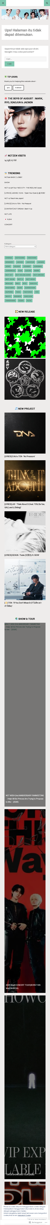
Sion (20, 288)
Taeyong (28, 292)
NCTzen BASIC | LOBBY (13, 177)
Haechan (32, 258)
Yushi (21, 300)
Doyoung (20, 258)
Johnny (26, 266)
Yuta (29, 300)
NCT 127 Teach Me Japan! (14, 198)
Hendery (9, 262)
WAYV (8, 296)
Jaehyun (30, 262)
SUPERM (9, 292)
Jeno (8, 266)
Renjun (9, 283)
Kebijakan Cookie (24, 1215)
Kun (20, 270)
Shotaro (10, 288)
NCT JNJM (10, 279)
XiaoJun (28, 296)
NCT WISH (30, 279)
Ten (36, 292)
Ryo (25, 283)
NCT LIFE (8, 214)
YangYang (10, 300)
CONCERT (8, 225)
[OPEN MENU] (3, 3)
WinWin (17, 296)
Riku (18, 283)
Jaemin (41, 262)
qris (8, 87)
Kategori (7, 244)
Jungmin (38, 266)
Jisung (17, 266)
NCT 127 (9, 275)
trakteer (18, 87)
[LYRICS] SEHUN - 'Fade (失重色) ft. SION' (21, 555)
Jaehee (20, 262)
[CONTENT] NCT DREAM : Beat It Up (18, 209)
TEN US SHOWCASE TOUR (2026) (20, 1174)
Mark (36, 270)
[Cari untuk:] (25, 59)
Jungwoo (10, 270)
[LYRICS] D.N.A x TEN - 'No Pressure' (17, 204)
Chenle (9, 258)
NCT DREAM (39, 275)
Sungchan (30, 288)
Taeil (18, 292)
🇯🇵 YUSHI (8, 219)
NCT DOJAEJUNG (23, 275)
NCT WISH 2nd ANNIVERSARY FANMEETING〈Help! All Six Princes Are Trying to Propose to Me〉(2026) (25, 798)
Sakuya (33, 283)
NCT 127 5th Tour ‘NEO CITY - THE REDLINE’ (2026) (23, 188)
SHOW (7, 182)
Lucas (28, 270)
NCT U (20, 279)
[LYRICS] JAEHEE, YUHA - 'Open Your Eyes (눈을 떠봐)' (24, 193)
